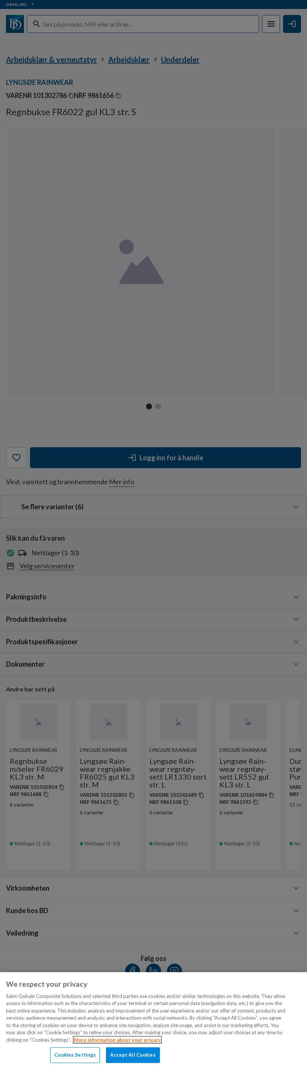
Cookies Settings (75, 1055)
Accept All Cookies (132, 1055)
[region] (153, 1020)
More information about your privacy (117, 1040)
